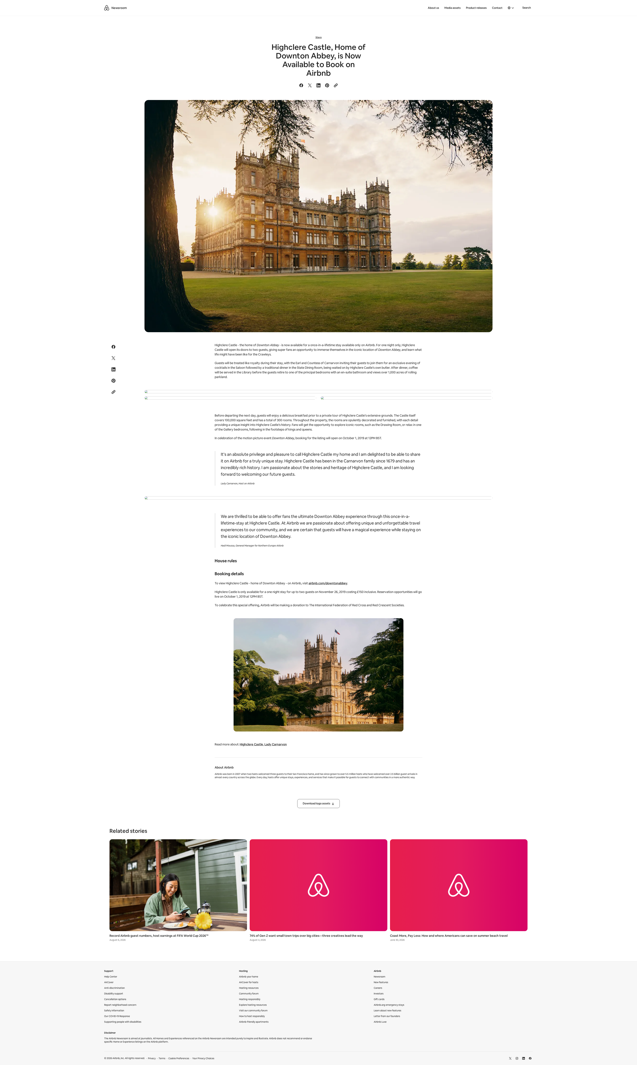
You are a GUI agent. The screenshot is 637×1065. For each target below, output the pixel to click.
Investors (379, 993)
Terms (162, 1058)
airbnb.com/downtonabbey (328, 583)
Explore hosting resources (253, 1004)
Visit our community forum (253, 1010)
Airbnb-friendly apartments (254, 1021)
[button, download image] (486, 107)
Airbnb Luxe (380, 1021)
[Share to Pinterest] (327, 85)
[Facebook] (530, 1058)
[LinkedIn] (523, 1058)
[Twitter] (510, 1058)
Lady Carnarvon (275, 744)
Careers (378, 987)
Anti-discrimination (114, 987)
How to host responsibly (252, 1016)
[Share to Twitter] (310, 85)
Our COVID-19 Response (117, 1016)
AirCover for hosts (248, 982)
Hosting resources (249, 987)
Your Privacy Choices (203, 1058)
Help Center (110, 976)
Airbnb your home (248, 976)
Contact (497, 8)
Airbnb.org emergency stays (389, 1004)
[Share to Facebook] (301, 85)
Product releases (476, 8)
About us (433, 8)
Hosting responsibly (249, 999)
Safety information (114, 1010)
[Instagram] (517, 1058)
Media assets (452, 8)
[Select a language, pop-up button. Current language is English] (511, 8)
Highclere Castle (251, 744)
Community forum (249, 993)
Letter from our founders (387, 1016)
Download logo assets (316, 803)
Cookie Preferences (178, 1058)
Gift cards (379, 999)
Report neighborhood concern (120, 1004)
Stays (319, 37)
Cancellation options (115, 999)
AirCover (108, 982)
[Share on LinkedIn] (318, 85)
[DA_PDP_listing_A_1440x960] (318, 216)
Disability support (113, 993)
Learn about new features (387, 1010)
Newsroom (119, 8)
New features (381, 982)
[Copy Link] (336, 85)
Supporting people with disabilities (122, 1021)
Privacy (152, 1058)
